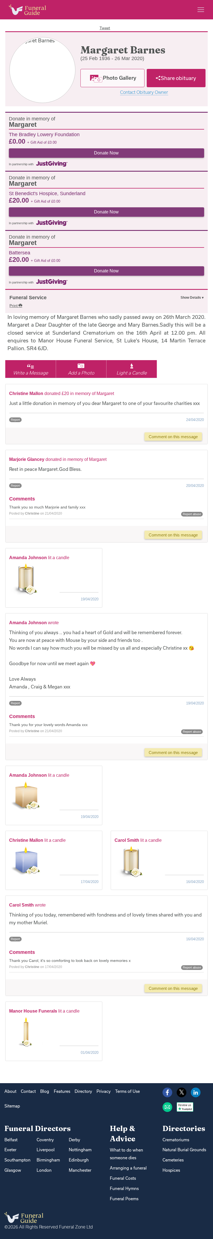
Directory (83, 1091)
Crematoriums (176, 1139)
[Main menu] (200, 9)
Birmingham (48, 1160)
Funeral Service (28, 297)
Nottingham (80, 1149)
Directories (184, 1128)
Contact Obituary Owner (144, 92)
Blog (44, 1091)
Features (62, 1091)
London (44, 1170)
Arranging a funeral (128, 1168)
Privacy (104, 1091)
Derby (74, 1139)
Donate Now (106, 153)
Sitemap (12, 1106)
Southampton (17, 1160)
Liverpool (46, 1149)
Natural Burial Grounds (184, 1149)
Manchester (80, 1170)
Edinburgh (79, 1160)
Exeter (10, 1149)
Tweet (105, 28)
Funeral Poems (124, 1198)
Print (14, 305)
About (10, 1091)
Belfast (10, 1139)
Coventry (45, 1139)
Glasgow (12, 1170)
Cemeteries (173, 1160)
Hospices (171, 1170)
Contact (28, 1091)
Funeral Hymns (124, 1188)
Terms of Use (127, 1091)
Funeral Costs (123, 1178)
